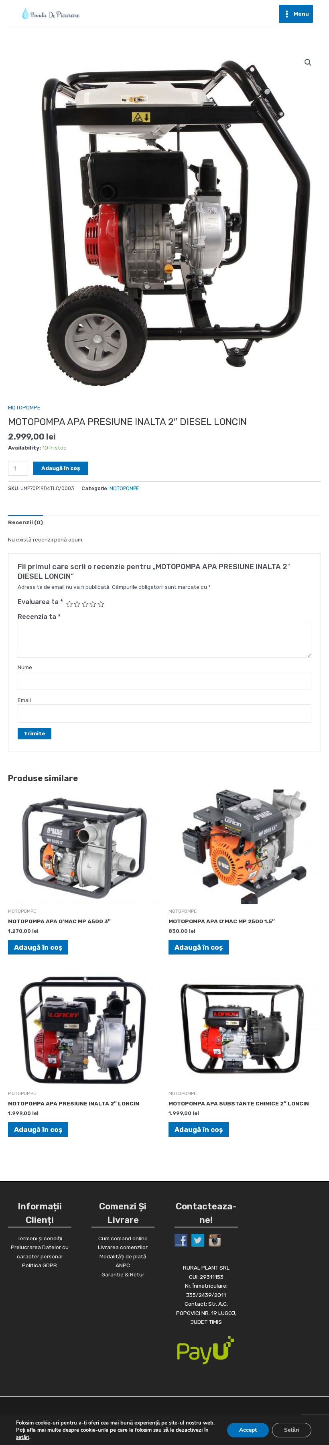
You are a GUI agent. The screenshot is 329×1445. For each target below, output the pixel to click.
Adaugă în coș (60, 468)
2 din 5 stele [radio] (77, 604)
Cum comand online (123, 1238)
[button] (308, 62)
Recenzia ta (39, 617)
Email (24, 700)
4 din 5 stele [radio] (92, 604)
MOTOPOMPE (24, 407)
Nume (25, 667)
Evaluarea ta (40, 602)
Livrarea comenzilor (123, 1247)
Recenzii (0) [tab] (25, 522)
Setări (291, 1430)
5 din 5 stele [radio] (100, 604)
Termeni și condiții (39, 1238)
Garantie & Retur (123, 1274)
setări (22, 1437)
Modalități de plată (123, 1256)
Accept (248, 1430)
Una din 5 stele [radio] (69, 604)
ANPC (123, 1265)
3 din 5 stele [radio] (85, 604)
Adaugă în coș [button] (38, 947)
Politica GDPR (39, 1265)
